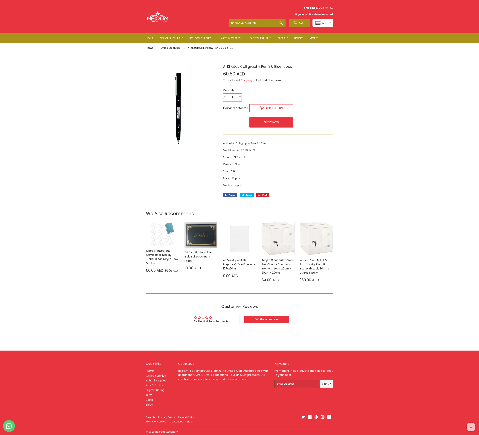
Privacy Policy (166, 417)
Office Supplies (170, 38)
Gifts (282, 38)
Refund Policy (186, 417)
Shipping (246, 80)
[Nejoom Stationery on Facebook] (310, 417)
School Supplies (200, 38)
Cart (302, 23)
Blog (189, 421)
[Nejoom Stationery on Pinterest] (316, 417)
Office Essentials (171, 48)
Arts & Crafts (231, 38)
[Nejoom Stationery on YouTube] (329, 417)
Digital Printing (260, 38)
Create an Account (321, 14)
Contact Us (176, 421)
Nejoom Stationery (166, 432)
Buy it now (271, 122)
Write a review (266, 319)
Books (298, 38)
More (313, 38)
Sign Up (326, 384)
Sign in (299, 14)
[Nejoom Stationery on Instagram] (323, 417)
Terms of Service (156, 421)
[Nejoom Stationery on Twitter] (303, 417)
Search (150, 417)
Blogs (149, 405)
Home (149, 38)
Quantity (229, 90)
